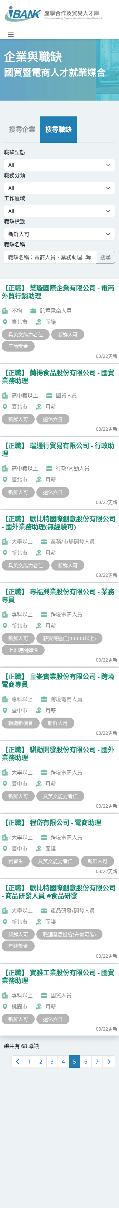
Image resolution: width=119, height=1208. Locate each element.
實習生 (15, 861)
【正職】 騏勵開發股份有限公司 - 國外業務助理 (58, 753)
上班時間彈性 (23, 650)
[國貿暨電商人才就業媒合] (53, 15)
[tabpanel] (59, 205)
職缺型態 (14, 152)
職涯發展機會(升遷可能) (69, 934)
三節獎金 (18, 346)
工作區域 (14, 198)
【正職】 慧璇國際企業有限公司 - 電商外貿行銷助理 (58, 292)
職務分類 (14, 175)
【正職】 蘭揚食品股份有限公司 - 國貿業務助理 (58, 376)
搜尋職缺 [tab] (58, 129)
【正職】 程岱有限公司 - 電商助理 (51, 822)
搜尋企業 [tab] (22, 129)
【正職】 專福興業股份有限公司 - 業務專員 (58, 595)
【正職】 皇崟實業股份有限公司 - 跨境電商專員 (58, 680)
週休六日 (53, 419)
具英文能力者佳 (25, 334)
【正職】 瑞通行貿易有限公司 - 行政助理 (58, 449)
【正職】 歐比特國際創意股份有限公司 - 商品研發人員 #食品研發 (59, 891)
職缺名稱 (14, 244)
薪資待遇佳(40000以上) (69, 638)
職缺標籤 (14, 221)
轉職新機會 (20, 723)
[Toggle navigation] (11, 34)
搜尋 (105, 257)
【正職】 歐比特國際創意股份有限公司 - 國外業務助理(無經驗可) (59, 522)
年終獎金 (18, 946)
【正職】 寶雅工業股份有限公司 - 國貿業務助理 (58, 976)
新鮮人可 (68, 334)
